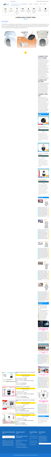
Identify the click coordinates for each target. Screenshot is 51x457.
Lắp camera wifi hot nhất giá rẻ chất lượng (42, 108)
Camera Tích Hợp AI (42, 316)
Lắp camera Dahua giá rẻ (43, 310)
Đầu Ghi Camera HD (42, 318)
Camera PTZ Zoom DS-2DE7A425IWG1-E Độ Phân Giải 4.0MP (43, 127)
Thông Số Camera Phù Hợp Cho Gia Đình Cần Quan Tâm (43, 401)
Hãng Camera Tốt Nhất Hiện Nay (46, 245)
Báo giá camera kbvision (44, 71)
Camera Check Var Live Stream (43, 60)
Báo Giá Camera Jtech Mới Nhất (46, 204)
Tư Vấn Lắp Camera (33, 444)
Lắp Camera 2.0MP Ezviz (44, 87)
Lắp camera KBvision (43, 306)
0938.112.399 (13, 1)
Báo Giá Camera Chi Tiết (42, 59)
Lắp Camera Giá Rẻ (42, 311)
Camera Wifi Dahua (42, 90)
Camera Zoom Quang (42, 315)
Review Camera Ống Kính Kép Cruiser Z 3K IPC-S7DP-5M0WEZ (43, 329)
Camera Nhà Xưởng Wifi (34, 442)
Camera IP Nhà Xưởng (33, 441)
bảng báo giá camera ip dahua (43, 72)
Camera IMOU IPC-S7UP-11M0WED (22, 386)
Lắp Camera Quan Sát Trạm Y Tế (43, 375)
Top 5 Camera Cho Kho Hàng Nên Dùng (43, 70)
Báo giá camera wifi (41, 73)
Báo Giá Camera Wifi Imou (42, 92)
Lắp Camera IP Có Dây (42, 317)
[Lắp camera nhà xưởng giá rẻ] (6, 5)
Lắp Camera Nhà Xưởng (33, 436)
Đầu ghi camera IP (41, 319)
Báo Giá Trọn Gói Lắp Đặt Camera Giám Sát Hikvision (46, 224)
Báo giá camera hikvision (42, 69)
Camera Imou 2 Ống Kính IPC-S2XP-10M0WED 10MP (25, 401)
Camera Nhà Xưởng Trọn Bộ (34, 439)
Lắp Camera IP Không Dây (43, 313)
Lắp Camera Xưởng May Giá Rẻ (43, 352)
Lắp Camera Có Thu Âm (42, 312)
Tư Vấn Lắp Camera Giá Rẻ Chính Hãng (46, 266)
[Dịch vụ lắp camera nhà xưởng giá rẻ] (8, 438)
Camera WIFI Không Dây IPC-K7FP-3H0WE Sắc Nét (25, 373)
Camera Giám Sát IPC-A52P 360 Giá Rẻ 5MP (25, 413)
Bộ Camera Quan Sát (43, 305)
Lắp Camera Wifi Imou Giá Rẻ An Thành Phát (46, 287)
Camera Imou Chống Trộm (25, 17)
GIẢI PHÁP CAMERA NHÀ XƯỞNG (43, 1)
